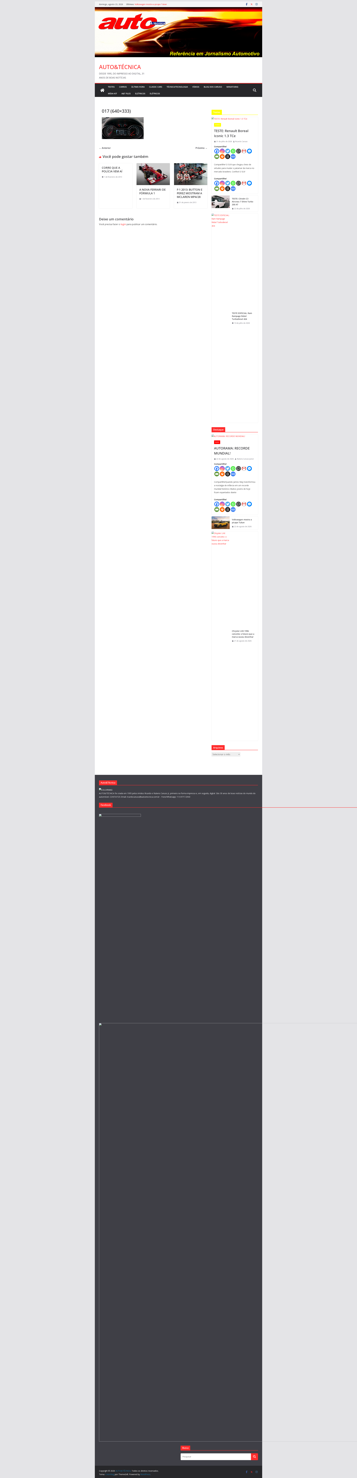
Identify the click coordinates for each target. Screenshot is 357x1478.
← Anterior (105, 148)
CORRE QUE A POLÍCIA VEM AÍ (112, 169)
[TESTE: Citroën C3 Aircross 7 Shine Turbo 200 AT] (221, 204)
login (123, 224)
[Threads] (227, 156)
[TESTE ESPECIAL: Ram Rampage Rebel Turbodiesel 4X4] (221, 318)
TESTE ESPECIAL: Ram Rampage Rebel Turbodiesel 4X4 (242, 316)
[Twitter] (227, 151)
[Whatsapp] (233, 151)
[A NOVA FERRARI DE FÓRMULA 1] (153, 165)
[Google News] (233, 156)
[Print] (222, 156)
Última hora (138, 86)
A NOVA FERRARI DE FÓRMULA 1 (152, 191)
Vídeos (195, 86)
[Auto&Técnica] (105, 790)
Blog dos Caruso (213, 86)
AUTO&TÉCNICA (120, 67)
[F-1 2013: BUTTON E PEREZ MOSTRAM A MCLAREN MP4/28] (190, 165)
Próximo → (201, 148)
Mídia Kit (112, 93)
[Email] (216, 156)
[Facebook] (216, 151)
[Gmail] (244, 151)
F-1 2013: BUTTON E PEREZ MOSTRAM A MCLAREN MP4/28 (189, 193)
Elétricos (140, 93)
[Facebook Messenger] (249, 151)
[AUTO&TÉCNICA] (102, 90)
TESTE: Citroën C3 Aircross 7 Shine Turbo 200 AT (242, 201)
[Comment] (238, 151)
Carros (123, 86)
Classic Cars (155, 86)
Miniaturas (232, 86)
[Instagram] (222, 151)
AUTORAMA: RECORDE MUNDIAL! (150, 4)
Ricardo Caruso (241, 141)
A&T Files (126, 93)
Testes (111, 86)
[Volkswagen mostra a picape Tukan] (221, 523)
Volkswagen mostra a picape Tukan (242, 521)
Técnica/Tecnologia (177, 86)
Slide (217, 442)
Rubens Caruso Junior (245, 459)
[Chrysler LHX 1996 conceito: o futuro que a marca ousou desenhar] (221, 636)
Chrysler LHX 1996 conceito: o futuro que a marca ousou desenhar (243, 634)
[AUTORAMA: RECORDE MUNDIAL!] (235, 436)
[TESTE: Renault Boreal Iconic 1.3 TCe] (235, 118)
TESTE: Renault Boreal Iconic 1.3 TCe (231, 133)
